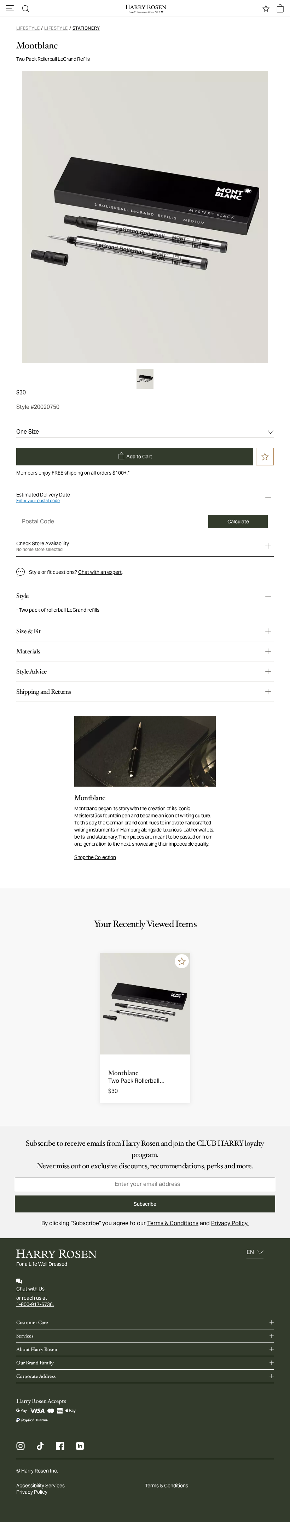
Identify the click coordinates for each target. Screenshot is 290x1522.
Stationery (86, 28)
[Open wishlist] (266, 8)
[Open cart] (280, 8)
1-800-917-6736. (35, 1304)
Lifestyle (28, 28)
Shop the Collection (95, 857)
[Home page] (145, 8)
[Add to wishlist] (182, 961)
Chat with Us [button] (30, 1289)
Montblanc (37, 46)
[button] (10, 8)
